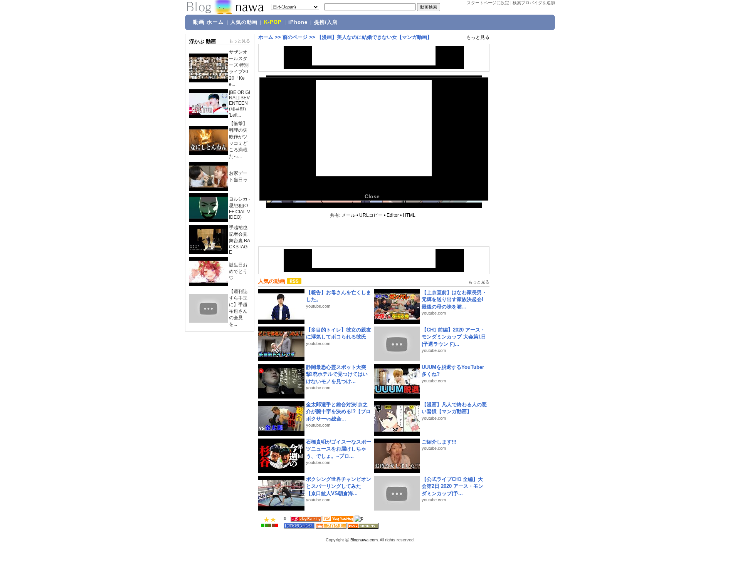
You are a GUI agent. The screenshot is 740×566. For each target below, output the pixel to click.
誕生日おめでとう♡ (238, 271)
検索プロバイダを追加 (534, 2)
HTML (409, 215)
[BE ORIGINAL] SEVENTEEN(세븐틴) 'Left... (239, 104)
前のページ (295, 37)
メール (348, 215)
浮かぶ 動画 (202, 41)
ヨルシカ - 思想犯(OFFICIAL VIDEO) (239, 208)
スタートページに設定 (488, 2)
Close (372, 196)
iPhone (298, 22)
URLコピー (371, 215)
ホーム (265, 37)
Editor (393, 215)
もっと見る (239, 41)
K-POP (273, 22)
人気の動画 (243, 22)
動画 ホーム (208, 22)
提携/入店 (326, 22)
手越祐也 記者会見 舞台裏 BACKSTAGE (239, 240)
